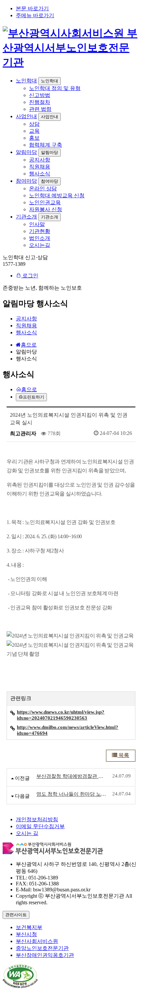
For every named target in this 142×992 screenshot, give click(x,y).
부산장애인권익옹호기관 (45, 955)
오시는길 (39, 245)
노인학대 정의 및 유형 (55, 88)
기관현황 (39, 231)
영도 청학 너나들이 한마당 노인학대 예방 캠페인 (72, 794)
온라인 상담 (43, 188)
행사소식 (39, 173)
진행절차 (39, 102)
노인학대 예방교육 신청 (57, 195)
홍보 (34, 138)
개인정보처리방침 (37, 819)
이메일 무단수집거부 (40, 826)
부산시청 (26, 934)
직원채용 (39, 166)
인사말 (37, 224)
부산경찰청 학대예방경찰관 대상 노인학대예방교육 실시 (72, 776)
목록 (123, 755)
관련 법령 (40, 109)
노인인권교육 (45, 202)
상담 (34, 124)
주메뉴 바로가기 (35, 15)
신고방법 (39, 95)
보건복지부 (29, 927)
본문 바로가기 (32, 8)
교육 (34, 131)
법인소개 (39, 238)
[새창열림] (20, 986)
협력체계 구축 (45, 145)
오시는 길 (27, 833)
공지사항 (39, 160)
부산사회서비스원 (37, 941)
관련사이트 (16, 914)
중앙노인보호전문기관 (42, 948)
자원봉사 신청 (45, 209)
